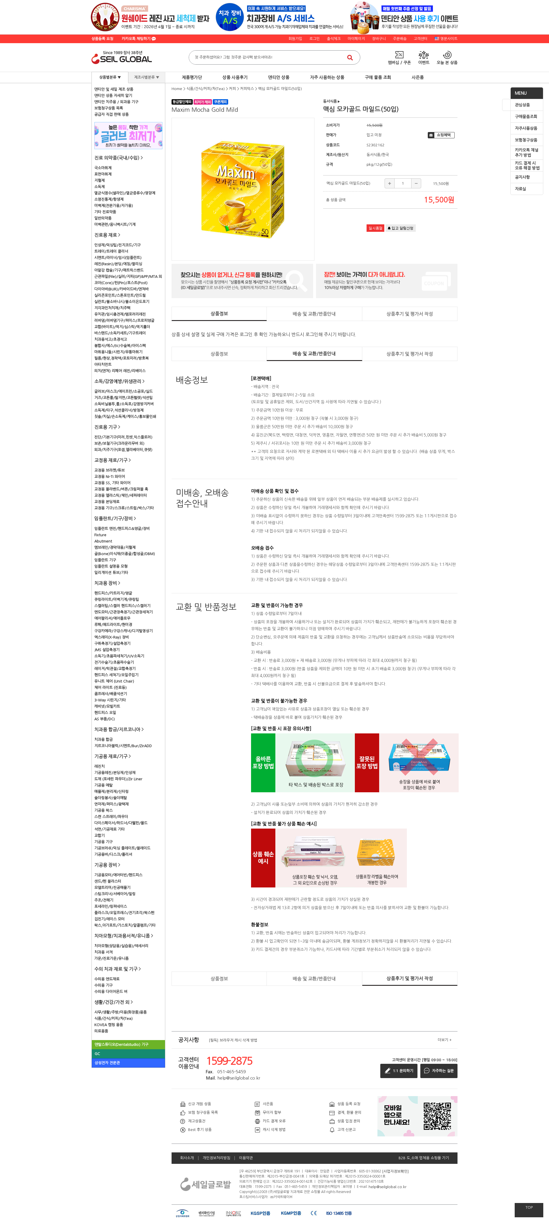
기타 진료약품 (105, 212)
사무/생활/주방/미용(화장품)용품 (120, 1012)
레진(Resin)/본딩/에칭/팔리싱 (118, 264)
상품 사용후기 (235, 77)
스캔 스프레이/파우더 (111, 817)
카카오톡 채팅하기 (137, 39)
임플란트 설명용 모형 (111, 566)
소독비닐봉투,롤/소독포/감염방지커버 (124, 404)
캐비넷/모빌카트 (107, 706)
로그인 (314, 39)
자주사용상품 (526, 128)
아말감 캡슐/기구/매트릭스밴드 (119, 270)
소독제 (99, 187)
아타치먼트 (103, 364)
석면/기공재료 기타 (109, 829)
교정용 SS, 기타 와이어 (112, 483)
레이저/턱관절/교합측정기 (115, 669)
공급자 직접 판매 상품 (111, 114)
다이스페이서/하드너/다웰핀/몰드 (121, 823)
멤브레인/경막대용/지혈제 (115, 547)
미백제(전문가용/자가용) (113, 206)
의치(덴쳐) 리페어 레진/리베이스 (120, 371)
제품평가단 (192, 77)
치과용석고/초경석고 (110, 339)
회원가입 (295, 39)
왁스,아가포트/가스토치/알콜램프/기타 (125, 925)
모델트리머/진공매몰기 (112, 887)
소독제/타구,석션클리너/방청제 (119, 410)
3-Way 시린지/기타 (110, 700)
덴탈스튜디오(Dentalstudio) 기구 (121, 1044)
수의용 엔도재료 (107, 979)
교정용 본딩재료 (107, 502)
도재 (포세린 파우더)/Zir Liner (118, 779)
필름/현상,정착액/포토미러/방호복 (121, 358)
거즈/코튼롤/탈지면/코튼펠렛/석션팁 (123, 398)
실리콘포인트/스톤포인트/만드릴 (120, 295)
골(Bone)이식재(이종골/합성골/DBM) (124, 554)
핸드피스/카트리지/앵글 (113, 593)
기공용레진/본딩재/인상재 (115, 773)
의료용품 (101, 1031)
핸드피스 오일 (105, 713)
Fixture (100, 535)
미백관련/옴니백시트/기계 (115, 224)
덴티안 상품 (278, 77)
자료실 (520, 189)
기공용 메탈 (103, 785)
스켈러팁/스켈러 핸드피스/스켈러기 (122, 606)
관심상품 (522, 105)
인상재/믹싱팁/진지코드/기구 (117, 245)
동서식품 (331, 101)
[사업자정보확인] (395, 1171)
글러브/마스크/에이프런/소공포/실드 (123, 391)
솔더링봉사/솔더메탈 (110, 798)
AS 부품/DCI (104, 719)
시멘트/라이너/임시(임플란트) (118, 258)
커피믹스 (247, 89)
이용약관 (246, 1158)
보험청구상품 (526, 140)
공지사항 (522, 177)
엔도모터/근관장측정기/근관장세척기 (123, 612)
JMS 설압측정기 (107, 650)
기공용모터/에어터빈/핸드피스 (118, 875)
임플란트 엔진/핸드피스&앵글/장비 (122, 528)
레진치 (99, 766)
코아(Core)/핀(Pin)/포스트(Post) (121, 283)
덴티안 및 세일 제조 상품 (113, 89)
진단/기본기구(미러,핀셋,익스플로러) (123, 437)
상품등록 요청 (102, 39)
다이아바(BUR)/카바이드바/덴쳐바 (121, 289)
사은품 (418, 77)
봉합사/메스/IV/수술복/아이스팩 (120, 346)
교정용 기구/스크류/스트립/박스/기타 (124, 508)
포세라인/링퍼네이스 (110, 906)
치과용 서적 (103, 952)
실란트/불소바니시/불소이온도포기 (121, 302)
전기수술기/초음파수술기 (114, 662)
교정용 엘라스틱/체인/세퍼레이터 (120, 495)
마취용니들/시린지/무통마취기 (118, 352)
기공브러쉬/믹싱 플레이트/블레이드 (122, 848)
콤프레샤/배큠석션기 (110, 694)
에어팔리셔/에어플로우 (112, 618)
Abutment (103, 541)
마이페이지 (356, 39)
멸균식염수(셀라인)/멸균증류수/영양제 (124, 193)
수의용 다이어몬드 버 (111, 991)
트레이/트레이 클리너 (111, 251)
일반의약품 (103, 218)
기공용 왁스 (103, 810)
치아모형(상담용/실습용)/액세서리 (121, 946)
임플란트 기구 (105, 560)
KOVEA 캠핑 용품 (108, 1025)
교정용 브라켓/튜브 (109, 470)
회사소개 (187, 1158)
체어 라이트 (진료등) (110, 687)
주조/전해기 (103, 900)
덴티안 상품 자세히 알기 (113, 95)
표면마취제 (103, 174)
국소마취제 (103, 168)
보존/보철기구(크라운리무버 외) (119, 443)
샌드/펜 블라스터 (107, 881)
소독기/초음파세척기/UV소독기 (119, 656)
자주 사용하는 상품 (327, 77)
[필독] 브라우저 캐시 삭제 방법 (233, 1040)
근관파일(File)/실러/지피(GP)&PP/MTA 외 (128, 276)
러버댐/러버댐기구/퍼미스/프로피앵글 (124, 320)
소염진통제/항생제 (109, 199)
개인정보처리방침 (216, 1158)
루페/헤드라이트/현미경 (113, 625)
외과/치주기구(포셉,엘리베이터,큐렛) (123, 450)
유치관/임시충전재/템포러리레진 (120, 314)
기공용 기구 (103, 842)
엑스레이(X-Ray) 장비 (111, 637)
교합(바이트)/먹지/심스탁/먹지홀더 (122, 327)
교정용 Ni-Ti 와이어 (109, 476)
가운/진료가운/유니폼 (111, 958)
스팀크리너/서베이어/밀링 (115, 894)
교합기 (99, 835)
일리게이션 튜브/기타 (111, 572)
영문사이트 (449, 39)
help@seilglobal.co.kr (388, 1186)
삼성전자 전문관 (107, 1063)
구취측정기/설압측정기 (112, 643)
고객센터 (420, 39)
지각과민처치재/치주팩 (112, 308)
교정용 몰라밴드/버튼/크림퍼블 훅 (121, 489)
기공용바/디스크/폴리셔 (113, 854)
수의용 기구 (103, 985)
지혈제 (99, 180)
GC (97, 1054)
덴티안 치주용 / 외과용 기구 (116, 102)
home (177, 89)
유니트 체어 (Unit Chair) (114, 681)
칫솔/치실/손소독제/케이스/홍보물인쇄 (125, 416)
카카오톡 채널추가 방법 (526, 152)
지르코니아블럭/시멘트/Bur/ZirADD (123, 746)
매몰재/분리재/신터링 (111, 791)
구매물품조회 (526, 117)
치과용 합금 (103, 739)
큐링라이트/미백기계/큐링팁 (116, 599)
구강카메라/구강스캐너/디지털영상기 (123, 631)
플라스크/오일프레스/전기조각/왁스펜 (124, 913)
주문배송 (400, 39)
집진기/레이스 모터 (109, 919)
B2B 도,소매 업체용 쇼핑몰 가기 (424, 1158)
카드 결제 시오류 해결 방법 (527, 165)
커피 (232, 89)
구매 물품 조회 (378, 77)
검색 (350, 57)
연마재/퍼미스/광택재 (111, 804)
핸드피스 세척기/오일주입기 (116, 675)
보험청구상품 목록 (108, 108)
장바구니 (379, 39)
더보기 (445, 1040)
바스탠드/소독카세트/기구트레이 (120, 333)
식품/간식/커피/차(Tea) (113, 1018)
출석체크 (334, 39)
